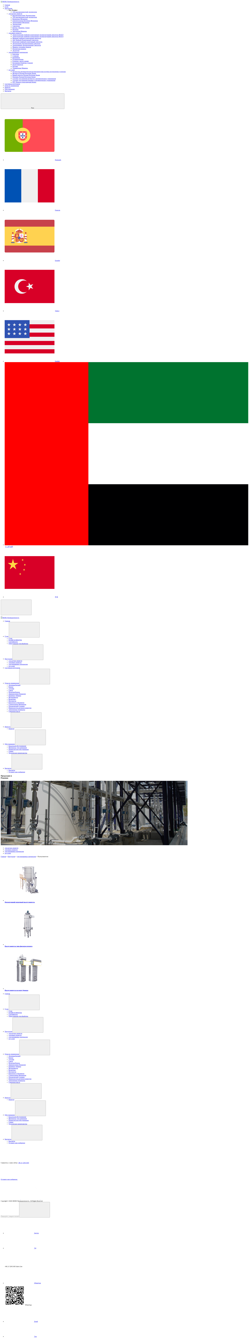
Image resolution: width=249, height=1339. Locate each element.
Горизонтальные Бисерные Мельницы (25, 21)
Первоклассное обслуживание (19, 749)
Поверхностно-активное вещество (20, 708)
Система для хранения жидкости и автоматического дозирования (34, 78)
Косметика (12, 699)
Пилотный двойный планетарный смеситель (27, 42)
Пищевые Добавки (15, 695)
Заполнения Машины (19, 31)
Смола (11, 690)
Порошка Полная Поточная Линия (24, 77)
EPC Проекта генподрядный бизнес (24, 82)
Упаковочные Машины (20, 68)
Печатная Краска (14, 692)
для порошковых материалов (18, 52)
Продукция (9, 659)
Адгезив (11, 688)
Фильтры (15, 29)
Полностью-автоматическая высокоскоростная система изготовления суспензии (39, 71)
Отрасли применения (12, 683)
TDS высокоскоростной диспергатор (24, 12)
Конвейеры (16, 57)
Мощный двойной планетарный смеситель (26, 38)
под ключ (12, 70)
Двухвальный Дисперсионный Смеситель (26, 43)
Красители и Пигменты (16, 702)
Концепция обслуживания (17, 746)
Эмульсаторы (16, 24)
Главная (7, 621)
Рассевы (15, 66)
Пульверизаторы (17, 59)
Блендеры (15, 54)
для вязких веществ (15, 33)
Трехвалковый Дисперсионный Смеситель (26, 45)
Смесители (16, 26)
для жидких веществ (15, 14)
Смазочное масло (14, 711)
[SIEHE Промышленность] (10, 1)
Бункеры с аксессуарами (20, 61)
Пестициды (12, 701)
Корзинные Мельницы (20, 19)
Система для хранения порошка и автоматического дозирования (33, 80)
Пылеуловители (17, 64)
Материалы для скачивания (18, 748)
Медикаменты (13, 697)
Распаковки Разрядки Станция (22, 63)
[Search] (16, 607)
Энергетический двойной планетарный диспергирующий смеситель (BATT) (38, 35)
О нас (7, 636)
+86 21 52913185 (23, 1163)
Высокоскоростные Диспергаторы (23, 15)
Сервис (11, 751)
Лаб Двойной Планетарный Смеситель (25, 40)
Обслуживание (10, 744)
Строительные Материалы (17, 704)
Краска (11, 687)
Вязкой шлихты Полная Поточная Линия (26, 75)
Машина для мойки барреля (21, 47)
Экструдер (15, 50)
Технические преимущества (18, 753)
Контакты (8, 768)
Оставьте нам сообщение (17, 772)
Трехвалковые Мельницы (20, 22)
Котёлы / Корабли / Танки (21, 28)
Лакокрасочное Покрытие (17, 694)
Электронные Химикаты (17, 710)
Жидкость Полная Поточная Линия (24, 73)
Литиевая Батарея (14, 685)
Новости (8, 727)
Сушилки (15, 56)
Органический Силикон (17, 706)
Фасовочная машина (19, 49)
